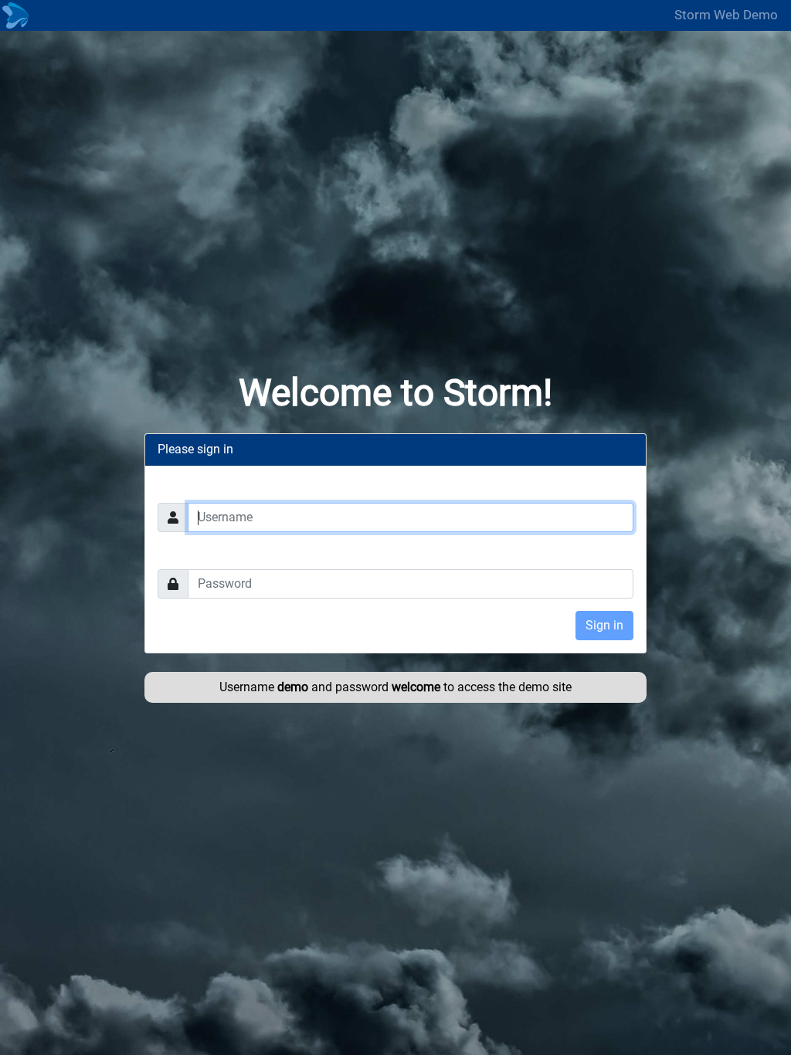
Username (185, 487)
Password (185, 553)
